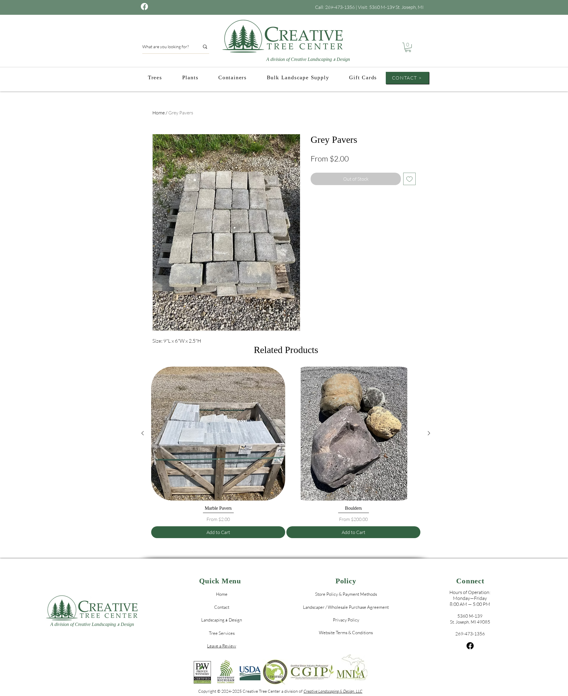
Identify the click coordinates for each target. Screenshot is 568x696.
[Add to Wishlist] (409, 179)
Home (158, 113)
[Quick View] (218, 434)
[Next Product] (429, 433)
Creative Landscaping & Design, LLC (333, 691)
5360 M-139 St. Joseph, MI (396, 7)
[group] (286, 452)
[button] (408, 47)
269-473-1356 (340, 7)
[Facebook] (470, 645)
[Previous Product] (142, 433)
